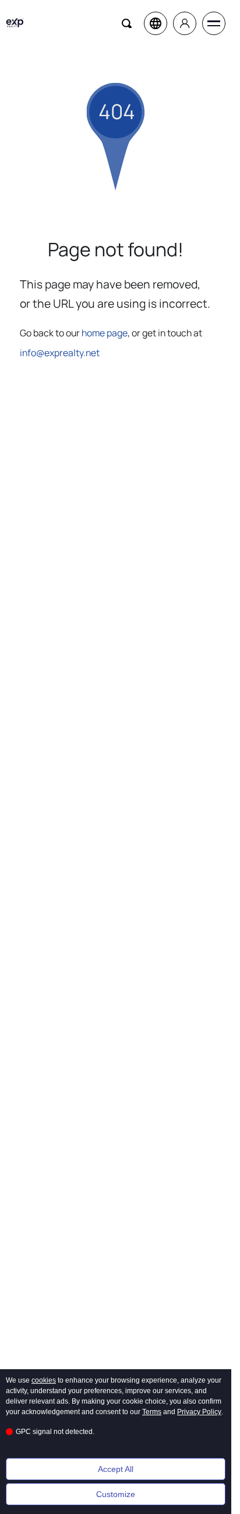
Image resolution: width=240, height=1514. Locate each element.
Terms (151, 1412)
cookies (43, 1380)
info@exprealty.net (60, 352)
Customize (115, 1494)
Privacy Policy (199, 1412)
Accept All (115, 1469)
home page (105, 332)
